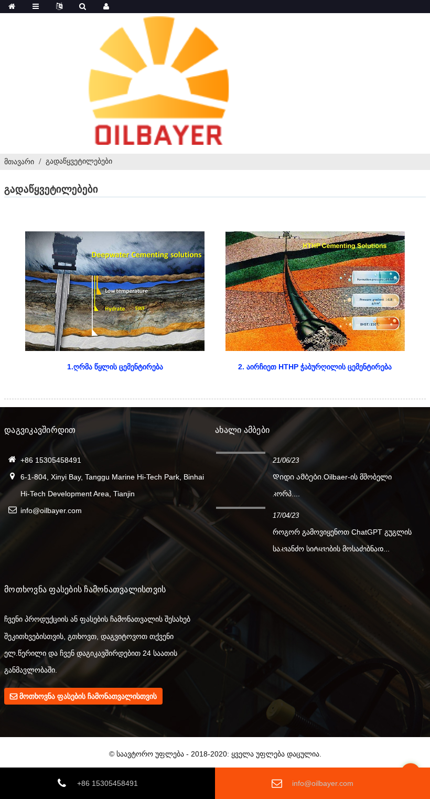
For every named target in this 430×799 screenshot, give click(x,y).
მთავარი (19, 161)
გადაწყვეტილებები (79, 161)
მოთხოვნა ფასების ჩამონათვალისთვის (88, 696)
